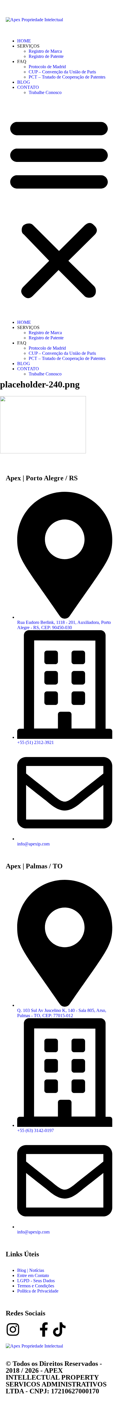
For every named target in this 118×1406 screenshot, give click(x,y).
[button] (59, 207)
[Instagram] (13, 1329)
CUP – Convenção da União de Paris (62, 71)
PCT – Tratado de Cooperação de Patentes (67, 77)
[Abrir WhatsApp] (103, 1391)
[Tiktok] (59, 1329)
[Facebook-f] (44, 1329)
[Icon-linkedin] (28, 1329)
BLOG (23, 82)
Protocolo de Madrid (47, 66)
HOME (24, 40)
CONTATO (28, 87)
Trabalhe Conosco (45, 92)
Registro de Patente (46, 56)
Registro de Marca (45, 51)
